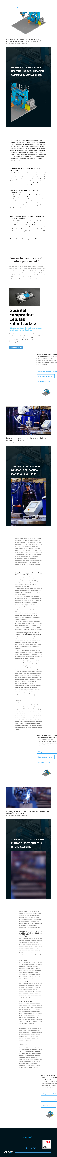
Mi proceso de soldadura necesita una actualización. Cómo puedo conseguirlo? (23, 40)
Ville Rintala (10, 43)
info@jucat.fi (27, 1137)
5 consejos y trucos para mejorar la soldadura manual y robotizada (26, 439)
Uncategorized (23, 43)
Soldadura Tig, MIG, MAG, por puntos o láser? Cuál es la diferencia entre (27, 812)
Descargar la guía (16, 347)
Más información (44, 381)
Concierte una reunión (45, 376)
